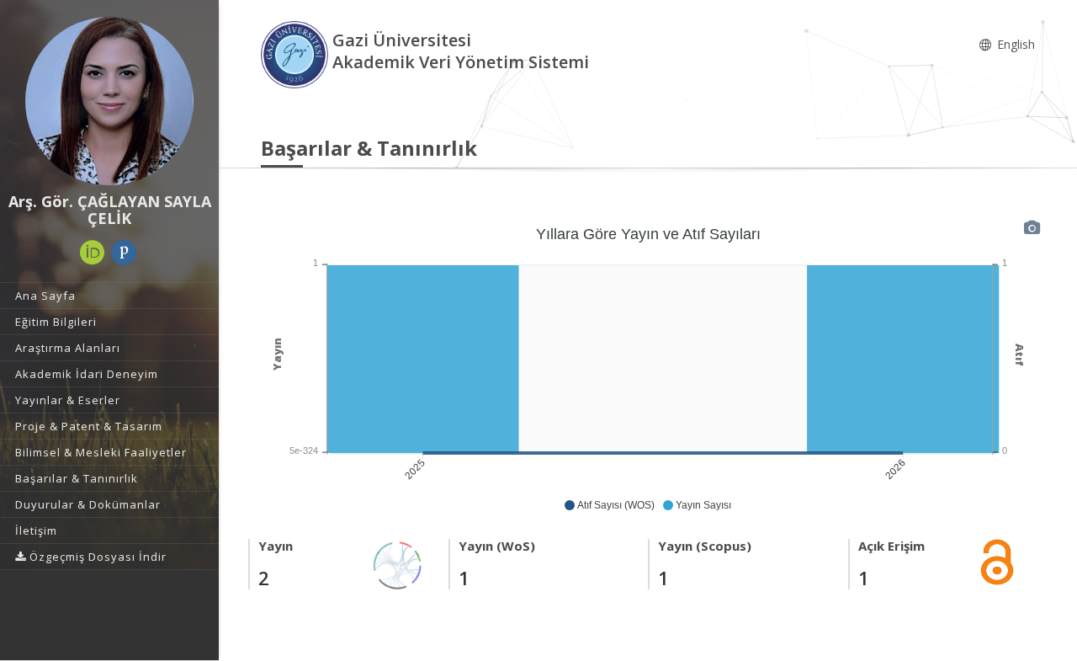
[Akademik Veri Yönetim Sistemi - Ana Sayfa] (296, 53)
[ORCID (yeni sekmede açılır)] (92, 252)
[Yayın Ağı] (398, 564)
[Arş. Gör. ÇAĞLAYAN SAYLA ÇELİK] (109, 101)
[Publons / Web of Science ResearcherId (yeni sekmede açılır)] (123, 252)
